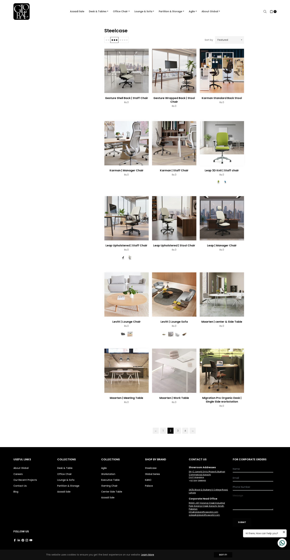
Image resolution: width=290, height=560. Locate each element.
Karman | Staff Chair (174, 170)
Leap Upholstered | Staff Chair (126, 245)
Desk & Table (64, 468)
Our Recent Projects (25, 480)
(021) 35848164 (196, 477)
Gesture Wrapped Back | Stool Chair (174, 100)
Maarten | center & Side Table (221, 322)
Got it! (223, 554)
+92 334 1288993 (197, 480)
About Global (21, 468)
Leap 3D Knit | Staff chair (222, 170)
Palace (149, 485)
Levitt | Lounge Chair (126, 322)
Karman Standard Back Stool (222, 98)
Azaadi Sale (63, 491)
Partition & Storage (68, 485)
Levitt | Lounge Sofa (174, 322)
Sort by (209, 40)
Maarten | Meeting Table (126, 398)
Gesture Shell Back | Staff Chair (126, 98)
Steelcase (151, 468)
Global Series (152, 474)
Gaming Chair (109, 485)
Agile (104, 468)
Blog (15, 491)
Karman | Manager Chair (126, 170)
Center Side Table (111, 491)
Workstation (108, 474)
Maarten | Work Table (174, 398)
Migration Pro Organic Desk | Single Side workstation (221, 400)
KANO (148, 480)
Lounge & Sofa (65, 480)
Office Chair (64, 474)
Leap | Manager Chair (222, 245)
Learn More (147, 554)
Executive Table (110, 480)
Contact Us (20, 485)
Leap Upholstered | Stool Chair (174, 245)
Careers (18, 474)
